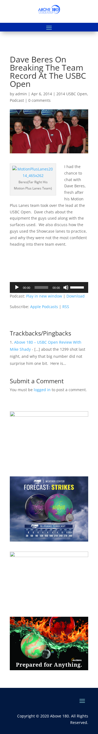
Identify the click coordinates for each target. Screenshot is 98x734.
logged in (42, 389)
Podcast (17, 100)
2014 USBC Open (71, 93)
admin (21, 93)
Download (75, 296)
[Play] (17, 287)
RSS (65, 306)
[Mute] (66, 287)
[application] (49, 287)
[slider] (77, 287)
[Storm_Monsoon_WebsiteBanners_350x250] (49, 540)
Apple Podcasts (44, 306)
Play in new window (44, 296)
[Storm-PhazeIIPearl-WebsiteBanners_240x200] (49, 415)
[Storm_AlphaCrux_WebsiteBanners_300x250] (49, 555)
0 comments (39, 100)
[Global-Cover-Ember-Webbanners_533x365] (49, 668)
